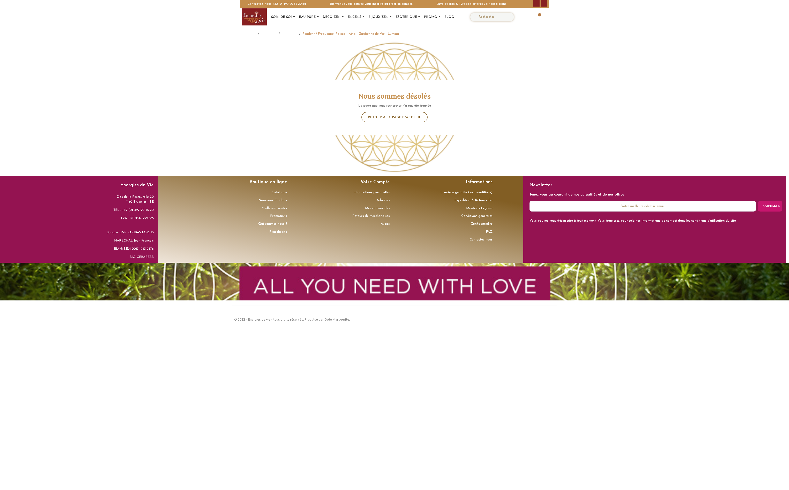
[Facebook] (536, 3)
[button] (537, 17)
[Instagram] (544, 3)
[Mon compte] (525, 17)
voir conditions (495, 3)
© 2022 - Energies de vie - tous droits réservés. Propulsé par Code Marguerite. (292, 319)
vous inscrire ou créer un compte (389, 3)
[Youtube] (551, 319)
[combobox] (493, 17)
